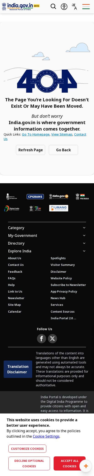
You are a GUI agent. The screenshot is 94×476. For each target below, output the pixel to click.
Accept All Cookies (69, 463)
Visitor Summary (63, 265)
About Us (14, 258)
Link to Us (15, 291)
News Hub (58, 298)
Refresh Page (30, 149)
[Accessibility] (64, 6)
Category (16, 227)
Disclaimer (58, 271)
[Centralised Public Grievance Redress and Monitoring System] (35, 196)
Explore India (19, 251)
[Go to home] (22, 6)
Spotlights (58, 258)
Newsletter (16, 298)
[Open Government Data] (59, 196)
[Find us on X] (52, 338)
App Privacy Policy (64, 291)
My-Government (22, 235)
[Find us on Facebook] (41, 338)
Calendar (14, 311)
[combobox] (74, 6)
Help (11, 285)
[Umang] (59, 208)
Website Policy (61, 278)
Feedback (15, 271)
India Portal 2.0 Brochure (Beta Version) (63, 318)
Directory (16, 243)
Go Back (63, 149)
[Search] (53, 6)
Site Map (14, 305)
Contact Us (16, 265)
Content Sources (63, 311)
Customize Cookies (27, 449)
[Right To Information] (12, 196)
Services (57, 305)
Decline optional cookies (29, 463)
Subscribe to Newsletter (68, 285)
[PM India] (82, 196)
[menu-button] (86, 6)
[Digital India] (12, 208)
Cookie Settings (46, 436)
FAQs (12, 278)
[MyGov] (35, 208)
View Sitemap (61, 134)
